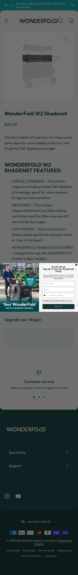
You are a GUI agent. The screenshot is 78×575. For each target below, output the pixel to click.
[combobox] (46, 295)
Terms (70, 301)
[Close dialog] (76, 265)
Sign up (58, 306)
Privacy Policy (65, 301)
